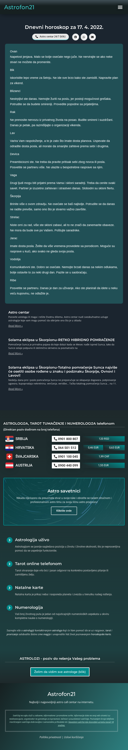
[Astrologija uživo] (9, 540)
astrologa (57, 630)
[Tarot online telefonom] (9, 564)
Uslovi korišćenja (74, 737)
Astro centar (18, 312)
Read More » (15, 326)
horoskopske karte (101, 634)
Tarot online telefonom (38, 563)
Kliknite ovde (64, 510)
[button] (120, 7)
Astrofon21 (19, 7)
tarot (108, 630)
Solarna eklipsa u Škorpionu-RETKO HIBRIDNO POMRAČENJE (61, 340)
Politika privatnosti (50, 737)
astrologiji (28, 630)
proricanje (12, 634)
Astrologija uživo (32, 539)
